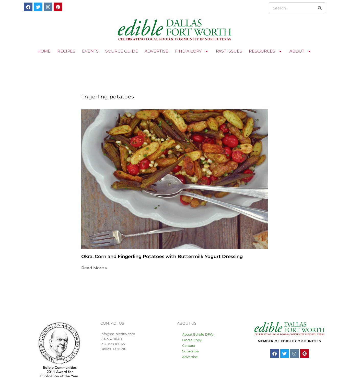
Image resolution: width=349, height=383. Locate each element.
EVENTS (90, 51)
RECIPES (66, 51)
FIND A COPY (188, 51)
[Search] (319, 8)
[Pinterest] (58, 7)
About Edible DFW (197, 334)
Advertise (190, 357)
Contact (188, 345)
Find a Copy (192, 340)
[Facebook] (28, 7)
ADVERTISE (156, 51)
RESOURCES (262, 51)
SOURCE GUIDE (121, 51)
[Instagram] (48, 7)
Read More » (94, 267)
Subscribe (190, 351)
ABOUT (296, 51)
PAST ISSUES (229, 51)
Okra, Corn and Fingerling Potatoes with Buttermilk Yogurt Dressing (162, 256)
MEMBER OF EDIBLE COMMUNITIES (289, 341)
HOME (44, 51)
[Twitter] (38, 7)
